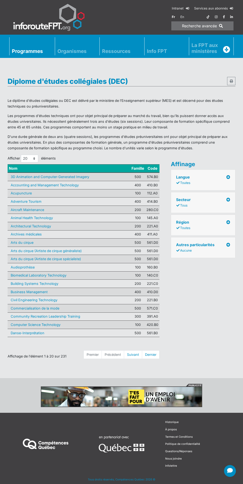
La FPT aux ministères (205, 48)
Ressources (116, 51)
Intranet (178, 8)
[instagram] (216, 17)
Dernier (150, 354)
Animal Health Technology (32, 218)
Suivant (133, 354)
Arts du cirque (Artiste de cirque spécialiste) (46, 259)
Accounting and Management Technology (45, 185)
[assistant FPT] (230, 471)
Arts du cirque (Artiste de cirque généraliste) (46, 251)
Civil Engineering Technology (34, 300)
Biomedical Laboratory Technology (38, 275)
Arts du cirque (22, 242)
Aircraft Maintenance (27, 210)
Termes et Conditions (179, 436)
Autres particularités (195, 247)
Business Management (29, 292)
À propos (171, 429)
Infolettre (171, 465)
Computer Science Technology (36, 325)
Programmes (27, 51)
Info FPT (157, 51)
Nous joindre (173, 458)
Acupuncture (21, 193)
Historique (172, 422)
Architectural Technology (31, 226)
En (182, 17)
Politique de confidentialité (182, 444)
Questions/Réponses (178, 451)
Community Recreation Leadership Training (45, 316)
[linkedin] (231, 17)
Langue (183, 180)
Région (183, 225)
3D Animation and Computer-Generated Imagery (50, 177)
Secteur (183, 202)
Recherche (199, 25)
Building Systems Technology (34, 284)
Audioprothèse (23, 267)
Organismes (72, 51)
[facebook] (224, 17)
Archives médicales (26, 234)
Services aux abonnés (211, 8)
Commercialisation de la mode (35, 308)
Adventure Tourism (26, 201)
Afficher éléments (32, 158)
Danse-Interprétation (27, 333)
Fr (173, 17)
